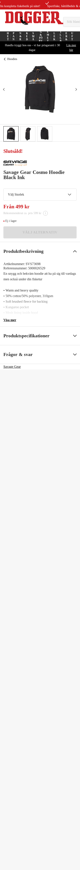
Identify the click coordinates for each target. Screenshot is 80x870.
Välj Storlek (16, 194)
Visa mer (9, 320)
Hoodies (12, 59)
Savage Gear (12, 366)
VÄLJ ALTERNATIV (40, 232)
